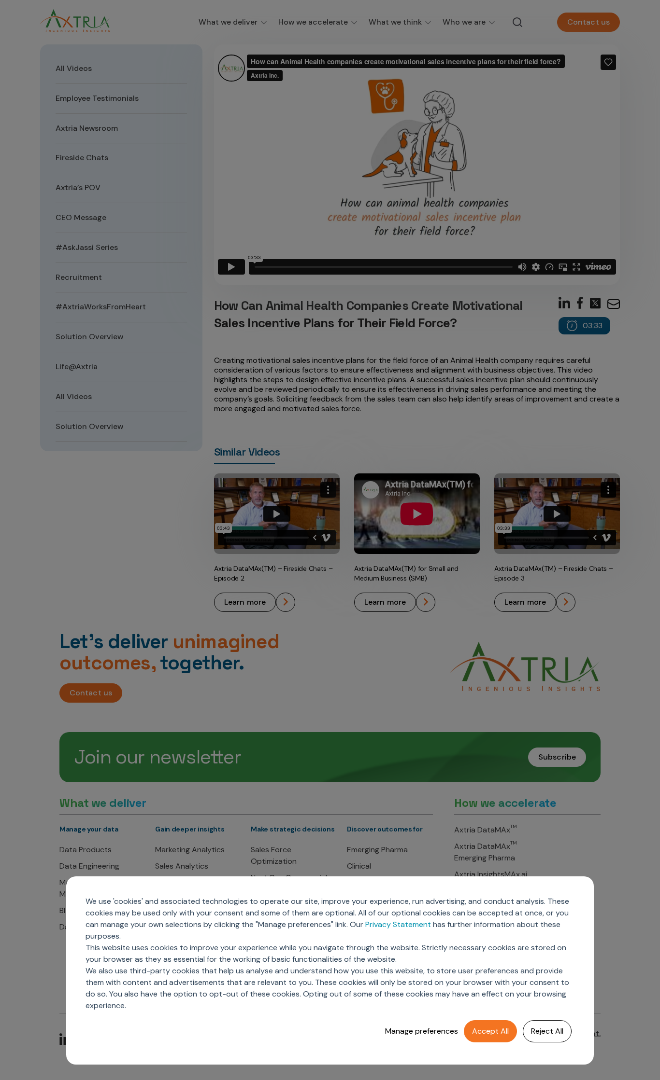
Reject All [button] (547, 1031)
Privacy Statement (398, 924)
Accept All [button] (490, 1031)
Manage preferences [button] (421, 1031)
